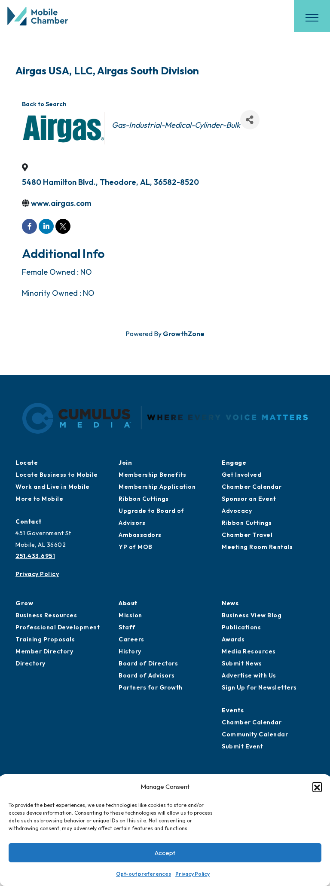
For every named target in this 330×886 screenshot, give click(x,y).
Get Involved (241, 474)
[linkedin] (46, 226)
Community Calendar (255, 734)
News (230, 603)
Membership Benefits (152, 474)
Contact (28, 521)
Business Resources (46, 615)
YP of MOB (136, 547)
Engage (234, 462)
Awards (233, 639)
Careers (131, 639)
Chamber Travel (247, 535)
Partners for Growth (151, 687)
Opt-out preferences (143, 874)
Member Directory (44, 651)
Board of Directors (148, 663)
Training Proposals (45, 639)
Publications (241, 627)
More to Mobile (39, 499)
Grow (24, 603)
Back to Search (44, 104)
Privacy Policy (192, 874)
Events (233, 710)
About (128, 603)
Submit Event (242, 746)
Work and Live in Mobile (52, 487)
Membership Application (157, 487)
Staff (127, 627)
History (130, 651)
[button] (317, 786)
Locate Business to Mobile (56, 474)
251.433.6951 (35, 556)
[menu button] (311, 17)
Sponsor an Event (249, 499)
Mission (130, 615)
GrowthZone (184, 333)
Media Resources (249, 651)
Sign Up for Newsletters (259, 687)
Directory (30, 663)
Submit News (242, 663)
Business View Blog (251, 615)
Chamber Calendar (251, 487)
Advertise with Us (249, 675)
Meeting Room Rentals (257, 547)
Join (125, 462)
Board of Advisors (147, 675)
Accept (165, 853)
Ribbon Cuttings (144, 499)
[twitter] (62, 226)
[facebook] (29, 226)
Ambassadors (140, 535)
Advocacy (237, 511)
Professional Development (57, 627)
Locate (26, 462)
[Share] (250, 119)
